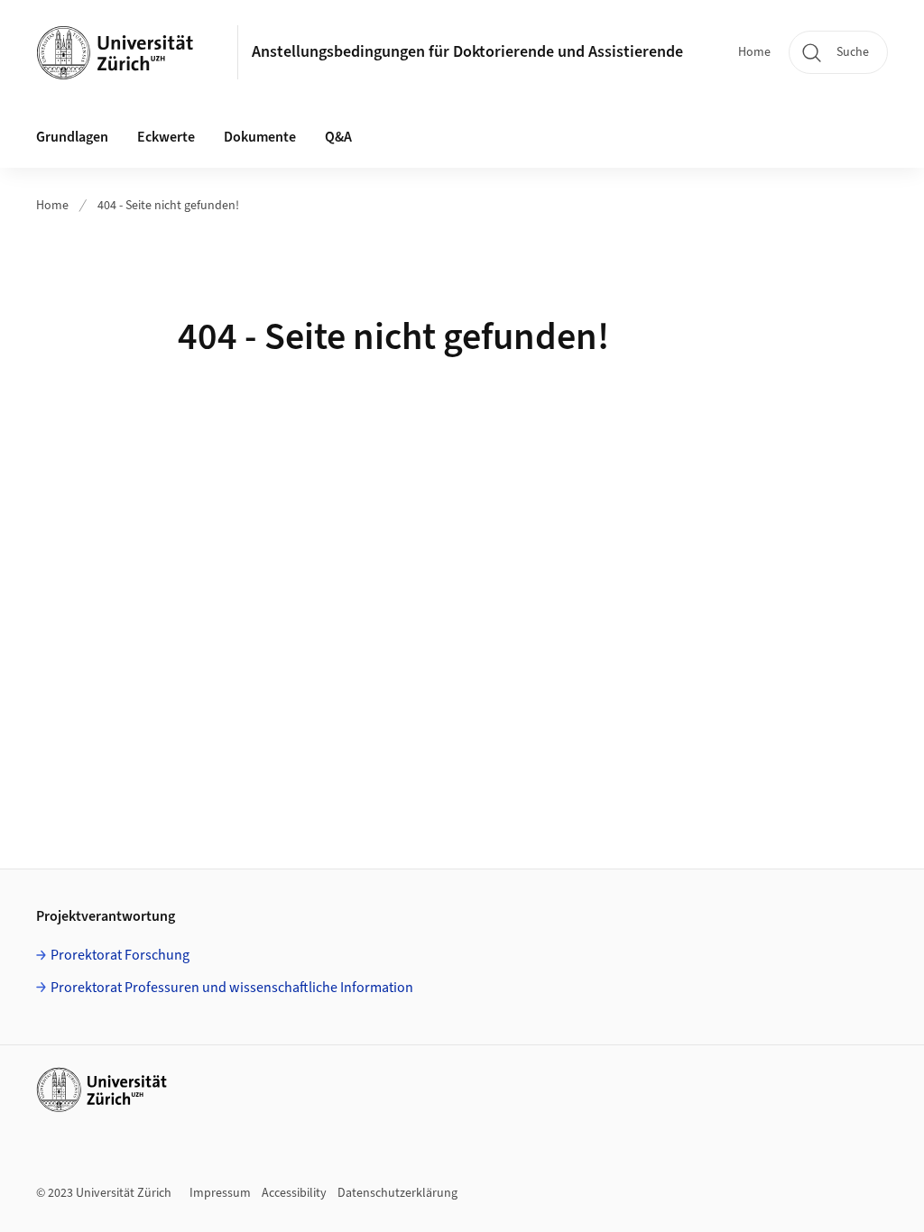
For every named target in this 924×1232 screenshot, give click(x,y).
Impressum (220, 1193)
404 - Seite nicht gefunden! (168, 206)
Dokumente (260, 137)
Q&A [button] (338, 137)
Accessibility (294, 1193)
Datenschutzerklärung (397, 1193)
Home (754, 52)
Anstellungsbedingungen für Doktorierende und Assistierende (467, 52)
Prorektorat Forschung (120, 955)
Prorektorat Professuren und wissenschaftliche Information (232, 988)
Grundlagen (72, 137)
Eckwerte (166, 137)
